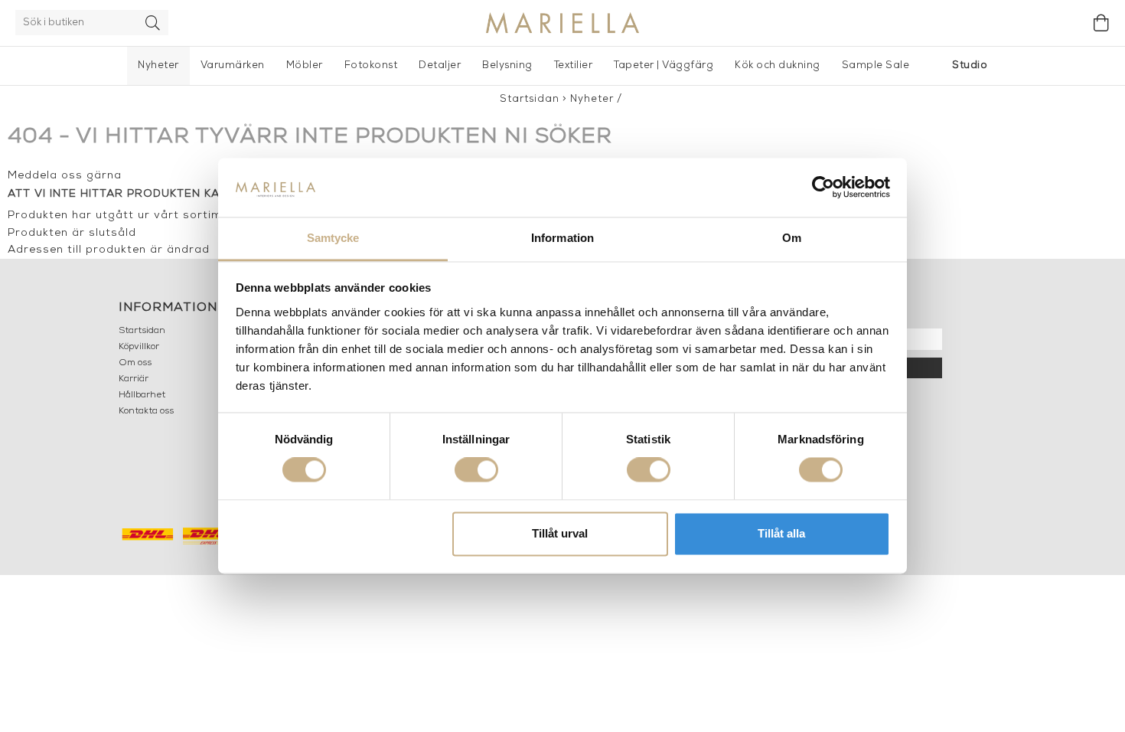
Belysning (507, 65)
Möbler (304, 65)
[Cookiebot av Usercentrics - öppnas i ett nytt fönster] (823, 187)
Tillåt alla (781, 533)
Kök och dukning (777, 65)
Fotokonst (371, 65)
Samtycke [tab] (333, 237)
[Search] (153, 22)
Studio (969, 65)
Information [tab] (562, 237)
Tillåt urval (560, 533)
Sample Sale (876, 65)
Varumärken (233, 65)
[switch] (476, 470)
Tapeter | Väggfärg (663, 65)
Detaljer (440, 65)
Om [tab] (791, 237)
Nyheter (158, 65)
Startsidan (529, 99)
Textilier (573, 65)
